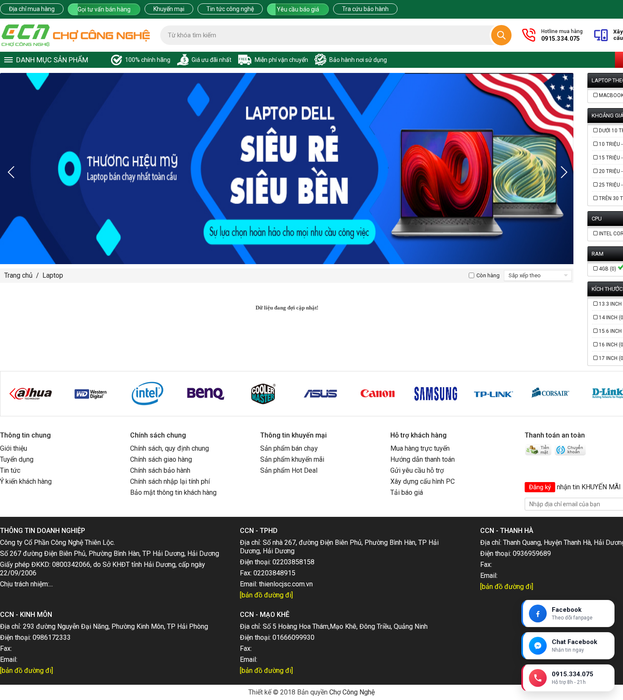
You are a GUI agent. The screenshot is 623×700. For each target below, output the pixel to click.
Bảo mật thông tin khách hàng (173, 492)
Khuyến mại (168, 9)
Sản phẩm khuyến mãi (292, 459)
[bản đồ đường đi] (266, 595)
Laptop (52, 275)
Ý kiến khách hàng (26, 481)
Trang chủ (18, 275)
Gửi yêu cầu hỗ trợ (417, 470)
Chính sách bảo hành (160, 470)
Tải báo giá (406, 492)
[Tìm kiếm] (501, 35)
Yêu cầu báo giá (298, 9)
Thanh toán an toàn (555, 435)
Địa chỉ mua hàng (32, 9)
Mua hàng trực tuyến (420, 448)
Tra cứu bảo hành (365, 9)
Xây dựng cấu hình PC (422, 481)
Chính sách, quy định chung (169, 448)
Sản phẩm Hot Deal (288, 470)
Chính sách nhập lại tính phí (170, 481)
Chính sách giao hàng (161, 459)
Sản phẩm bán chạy (289, 448)
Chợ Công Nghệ (352, 692)
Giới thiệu (13, 448)
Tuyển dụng (16, 459)
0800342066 (71, 565)
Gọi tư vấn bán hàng (104, 9)
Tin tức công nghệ (230, 9)
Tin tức (10, 470)
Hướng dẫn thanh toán (422, 459)
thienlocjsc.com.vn (286, 584)
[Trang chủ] (76, 35)
